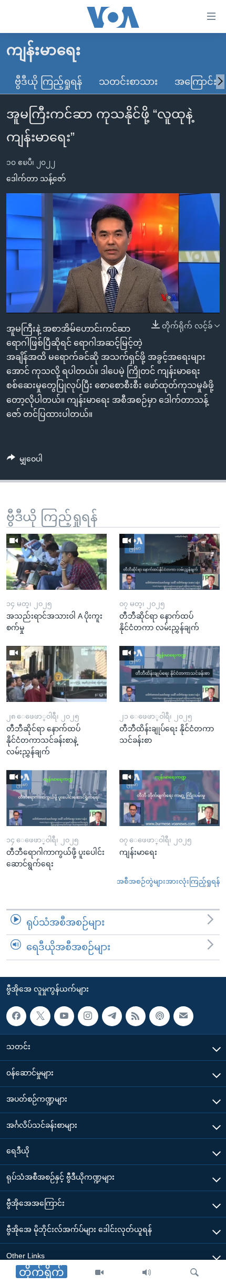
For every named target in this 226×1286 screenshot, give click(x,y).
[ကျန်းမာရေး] (169, 798)
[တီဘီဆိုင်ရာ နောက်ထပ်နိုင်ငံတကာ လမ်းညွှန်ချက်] (169, 562)
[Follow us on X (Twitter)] (40, 1016)
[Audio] (146, 1273)
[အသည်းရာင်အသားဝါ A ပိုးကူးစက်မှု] (56, 562)
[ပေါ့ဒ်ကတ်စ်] (159, 1016)
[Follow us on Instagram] (88, 1016)
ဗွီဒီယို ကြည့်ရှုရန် (48, 81)
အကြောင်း (195, 81)
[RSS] (136, 1016)
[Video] (99, 1273)
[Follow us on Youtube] (64, 1016)
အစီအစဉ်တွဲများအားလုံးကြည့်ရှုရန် (168, 881)
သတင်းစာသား (128, 81)
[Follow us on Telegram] (112, 1016)
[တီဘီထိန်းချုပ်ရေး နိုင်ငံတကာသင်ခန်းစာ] (169, 674)
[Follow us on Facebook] (16, 1016)
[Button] (25, 460)
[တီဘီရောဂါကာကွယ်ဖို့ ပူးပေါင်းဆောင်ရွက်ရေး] (56, 798)
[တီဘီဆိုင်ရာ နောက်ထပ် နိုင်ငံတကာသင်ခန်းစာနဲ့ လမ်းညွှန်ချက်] (56, 674)
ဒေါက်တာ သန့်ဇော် (36, 178)
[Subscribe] (183, 1016)
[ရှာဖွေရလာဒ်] (194, 1273)
